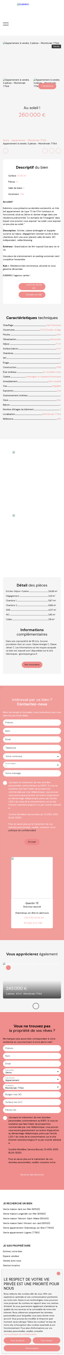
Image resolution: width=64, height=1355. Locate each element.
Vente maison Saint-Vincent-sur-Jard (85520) (26, 1223)
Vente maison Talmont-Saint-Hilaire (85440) (26, 1218)
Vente (6, 140)
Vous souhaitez (10, 763)
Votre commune (14, 756)
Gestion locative (11, 1265)
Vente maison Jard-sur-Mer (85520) (21, 1209)
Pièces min (10, 1110)
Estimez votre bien (12, 1251)
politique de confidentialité (22, 830)
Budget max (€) (13, 1094)
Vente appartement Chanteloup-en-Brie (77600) (28, 1228)
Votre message (13, 773)
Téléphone (10, 748)
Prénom (9, 722)
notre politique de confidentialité (20, 1334)
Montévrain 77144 (37, 140)
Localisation (9, 1085)
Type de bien (9, 1078)
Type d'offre (9, 1070)
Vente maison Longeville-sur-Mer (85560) (24, 1213)
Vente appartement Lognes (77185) (21, 1232)
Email (8, 739)
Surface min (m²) (13, 1102)
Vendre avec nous (12, 1260)
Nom (7, 731)
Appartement (19, 140)
